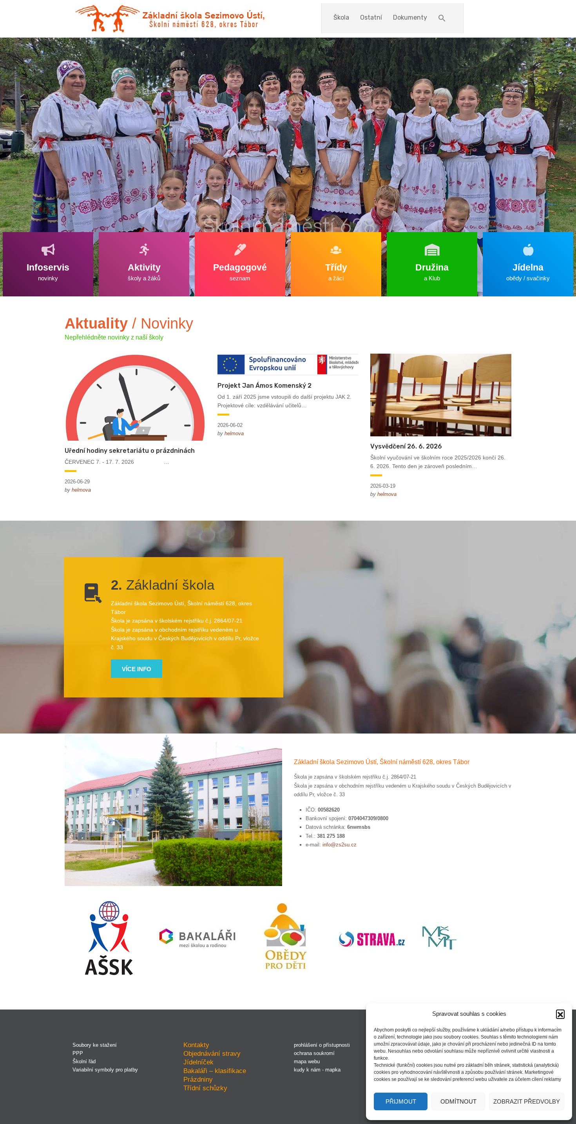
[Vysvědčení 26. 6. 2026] (440, 394)
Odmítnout (458, 1101)
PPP (77, 1053)
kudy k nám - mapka (317, 1070)
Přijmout (401, 1101)
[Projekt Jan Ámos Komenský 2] (288, 364)
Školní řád (84, 1061)
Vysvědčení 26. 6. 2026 (406, 446)
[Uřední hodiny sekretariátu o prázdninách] (135, 396)
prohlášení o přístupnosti (322, 1045)
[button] (560, 1014)
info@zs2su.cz (339, 845)
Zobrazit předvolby (526, 1101)
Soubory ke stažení (94, 1045)
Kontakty (196, 1045)
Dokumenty (410, 17)
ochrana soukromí (314, 1053)
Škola (341, 17)
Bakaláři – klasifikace (214, 1071)
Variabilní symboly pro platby (105, 1070)
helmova (81, 490)
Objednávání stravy (212, 1053)
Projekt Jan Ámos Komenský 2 (264, 385)
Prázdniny (198, 1079)
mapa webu (307, 1061)
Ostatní (371, 17)
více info (136, 669)
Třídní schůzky (205, 1088)
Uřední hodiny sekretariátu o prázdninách (130, 450)
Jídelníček (198, 1062)
